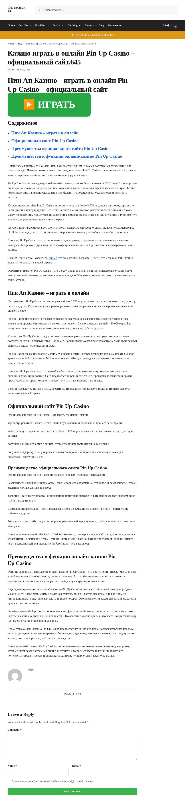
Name (12, 765)
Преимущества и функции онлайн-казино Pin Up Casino (66, 156)
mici (31, 669)
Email (76, 765)
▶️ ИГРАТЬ (49, 104)
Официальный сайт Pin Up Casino (45, 140)
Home (11, 43)
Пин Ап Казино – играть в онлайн (45, 133)
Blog (19, 43)
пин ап (53, 257)
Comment (15, 729)
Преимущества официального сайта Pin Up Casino (61, 148)
